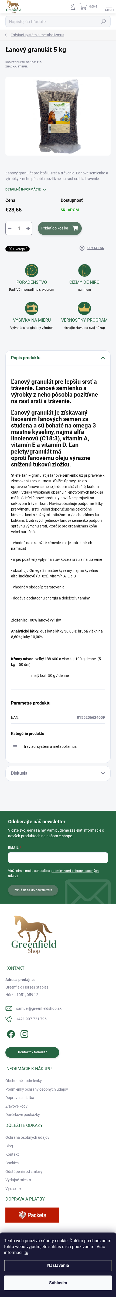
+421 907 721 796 (31, 1019)
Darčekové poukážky (22, 1114)
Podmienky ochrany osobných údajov (36, 1089)
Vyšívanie (13, 1188)
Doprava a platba (19, 1097)
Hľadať (103, 21)
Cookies (12, 1163)
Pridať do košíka (54, 228)
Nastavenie (58, 1265)
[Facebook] (10, 1033)
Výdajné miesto (18, 1180)
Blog (9, 1146)
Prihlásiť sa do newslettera (33, 890)
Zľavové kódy (16, 1106)
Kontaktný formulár (32, 1052)
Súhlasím (58, 1282)
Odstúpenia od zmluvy (24, 1171)
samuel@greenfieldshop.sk (39, 1008)
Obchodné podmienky (23, 1081)
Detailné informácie (23, 189)
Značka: (16, 66)
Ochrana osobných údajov (27, 1137)
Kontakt (12, 1154)
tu (26, 1252)
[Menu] (109, 6)
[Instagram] (23, 1033)
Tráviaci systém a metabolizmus (50, 746)
